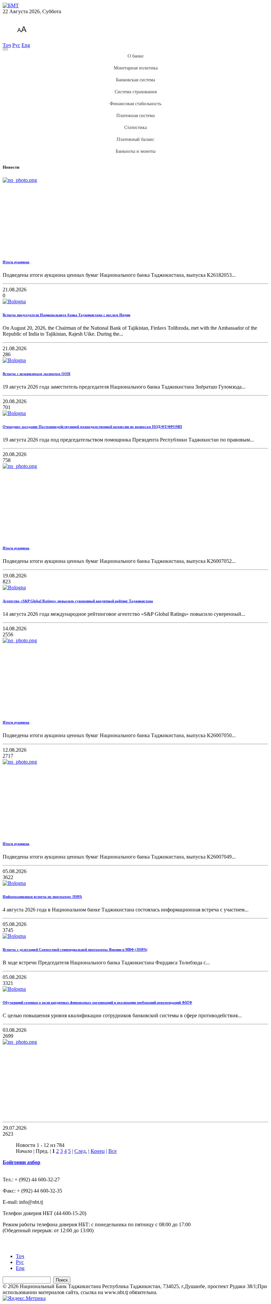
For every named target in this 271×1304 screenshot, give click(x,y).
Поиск (62, 1280)
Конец (98, 1151)
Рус (16, 45)
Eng (25, 45)
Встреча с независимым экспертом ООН (36, 374)
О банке (135, 56)
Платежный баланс (135, 139)
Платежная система (135, 115)
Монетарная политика (136, 67)
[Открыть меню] (5, 49)
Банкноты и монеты (135, 151)
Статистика (135, 127)
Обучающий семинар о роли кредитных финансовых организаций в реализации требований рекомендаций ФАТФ (97, 1002)
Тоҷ (7, 45)
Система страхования (136, 91)
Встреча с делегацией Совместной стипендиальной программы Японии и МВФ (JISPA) (75, 949)
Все (112, 1151)
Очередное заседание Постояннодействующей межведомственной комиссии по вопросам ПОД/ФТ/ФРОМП (92, 427)
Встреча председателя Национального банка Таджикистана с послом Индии (66, 315)
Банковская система (135, 79)
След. (80, 1151)
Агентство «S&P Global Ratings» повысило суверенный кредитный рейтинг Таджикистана (78, 601)
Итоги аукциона (16, 262)
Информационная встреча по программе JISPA (42, 897)
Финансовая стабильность (135, 103)
